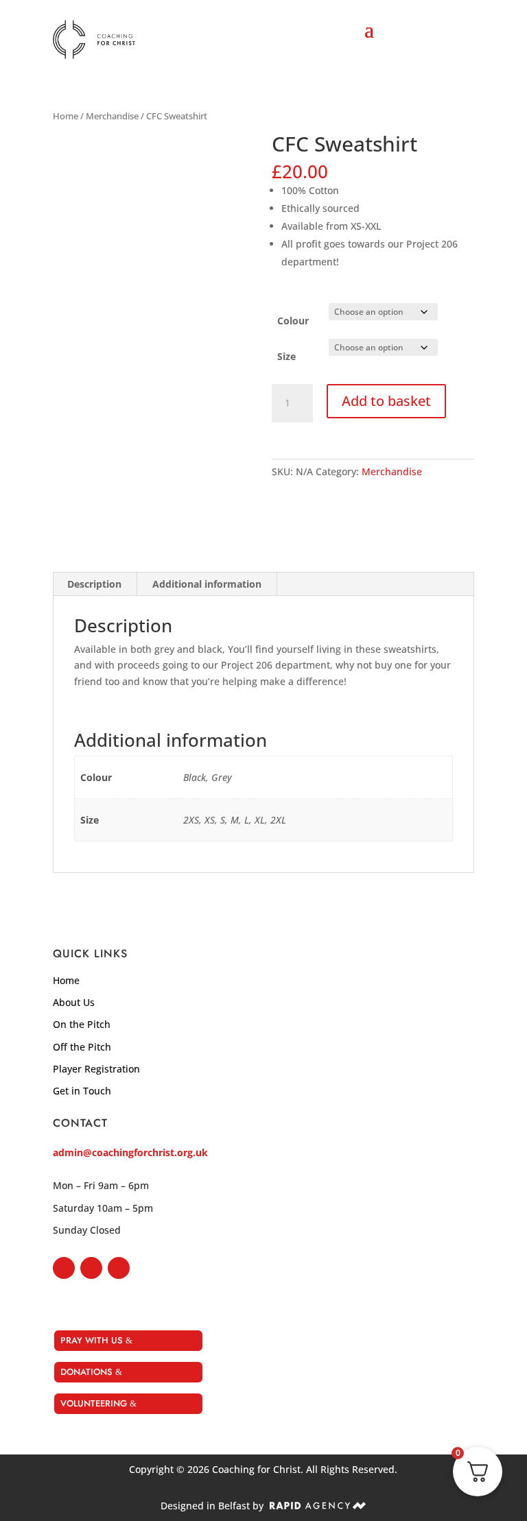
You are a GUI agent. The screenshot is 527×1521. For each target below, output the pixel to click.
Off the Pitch (82, 1046)
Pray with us (91, 1340)
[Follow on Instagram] (91, 1268)
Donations (86, 1371)
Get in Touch (82, 1090)
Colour (293, 320)
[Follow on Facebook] (64, 1268)
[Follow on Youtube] (119, 1268)
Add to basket (386, 401)
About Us (74, 1002)
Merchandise (112, 116)
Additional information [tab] (206, 583)
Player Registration (96, 1068)
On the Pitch (81, 1024)
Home (65, 116)
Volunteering (93, 1403)
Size (286, 356)
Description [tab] (94, 583)
